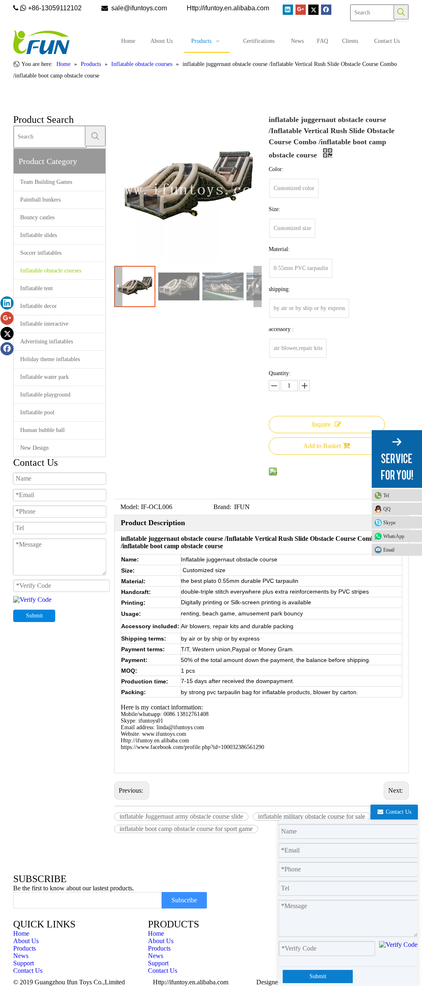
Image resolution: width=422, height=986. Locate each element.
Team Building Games (46, 182)
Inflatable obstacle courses (50, 271)
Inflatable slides (38, 235)
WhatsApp (393, 536)
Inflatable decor (38, 306)
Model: (129, 506)
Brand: (222, 506)
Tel (386, 495)
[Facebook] (326, 10)
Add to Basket (322, 445)
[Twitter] (313, 10)
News (20, 955)
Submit (34, 616)
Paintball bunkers (40, 200)
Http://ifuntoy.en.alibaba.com (190, 982)
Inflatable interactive (44, 324)
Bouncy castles (37, 217)
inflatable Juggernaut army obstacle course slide (181, 816)
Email (388, 550)
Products (24, 948)
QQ (387, 509)
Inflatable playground (45, 395)
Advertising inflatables (46, 341)
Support (23, 963)
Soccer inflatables (40, 253)
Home (21, 933)
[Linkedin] (288, 10)
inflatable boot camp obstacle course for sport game (186, 828)
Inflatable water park (44, 377)
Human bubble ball (42, 430)
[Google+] (300, 10)
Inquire (321, 424)
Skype (389, 523)
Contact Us (27, 970)
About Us (26, 940)
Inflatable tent (36, 288)
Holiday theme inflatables (50, 359)
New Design (34, 448)
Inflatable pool (37, 412)
